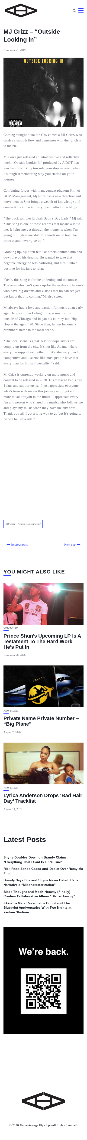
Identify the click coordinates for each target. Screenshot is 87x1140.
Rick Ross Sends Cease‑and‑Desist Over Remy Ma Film (43, 871)
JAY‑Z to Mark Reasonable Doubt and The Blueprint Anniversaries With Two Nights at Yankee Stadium (37, 907)
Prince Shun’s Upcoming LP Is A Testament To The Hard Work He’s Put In (42, 641)
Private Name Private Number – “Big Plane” (41, 721)
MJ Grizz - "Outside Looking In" (23, 523)
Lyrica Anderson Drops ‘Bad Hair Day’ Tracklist (42, 798)
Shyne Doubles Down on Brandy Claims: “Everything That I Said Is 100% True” (35, 859)
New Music (11, 628)
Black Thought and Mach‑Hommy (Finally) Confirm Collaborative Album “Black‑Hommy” (39, 894)
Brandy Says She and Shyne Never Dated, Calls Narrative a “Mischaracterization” (40, 882)
